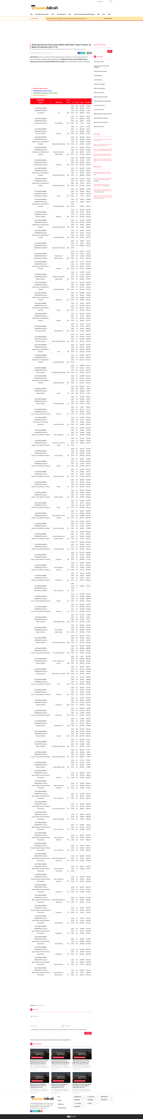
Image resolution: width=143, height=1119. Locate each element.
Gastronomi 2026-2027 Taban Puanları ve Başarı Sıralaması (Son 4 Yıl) (103, 145)
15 (80, 1092)
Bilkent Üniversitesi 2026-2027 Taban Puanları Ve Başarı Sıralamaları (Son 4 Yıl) (59, 1086)
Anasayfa (33, 49)
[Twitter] (34, 1111)
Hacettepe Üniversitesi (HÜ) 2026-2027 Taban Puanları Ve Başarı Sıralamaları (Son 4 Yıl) (82, 1086)
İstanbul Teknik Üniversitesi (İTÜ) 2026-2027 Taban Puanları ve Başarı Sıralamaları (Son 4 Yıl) (39, 1062)
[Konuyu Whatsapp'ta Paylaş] (84, 53)
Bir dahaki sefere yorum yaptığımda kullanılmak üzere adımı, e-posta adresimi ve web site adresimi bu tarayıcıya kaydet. (59, 1029)
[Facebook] (31, 1111)
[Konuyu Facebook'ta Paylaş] (79, 53)
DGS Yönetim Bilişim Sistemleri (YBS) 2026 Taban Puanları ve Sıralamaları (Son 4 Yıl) (103, 197)
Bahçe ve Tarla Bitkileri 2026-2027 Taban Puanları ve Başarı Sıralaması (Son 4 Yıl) (103, 150)
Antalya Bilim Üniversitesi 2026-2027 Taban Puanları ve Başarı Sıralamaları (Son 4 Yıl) (103, 191)
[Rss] (41, 1111)
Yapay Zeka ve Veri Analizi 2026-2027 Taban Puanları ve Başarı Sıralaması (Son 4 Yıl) (68, 18)
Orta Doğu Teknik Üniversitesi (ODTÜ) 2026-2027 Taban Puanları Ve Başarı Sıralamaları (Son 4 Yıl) (60, 1062)
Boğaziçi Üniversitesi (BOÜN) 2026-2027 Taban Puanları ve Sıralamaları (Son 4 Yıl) (38, 1086)
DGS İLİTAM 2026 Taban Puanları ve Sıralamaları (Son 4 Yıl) (102, 185)
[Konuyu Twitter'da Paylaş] (81, 53)
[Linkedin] (39, 1111)
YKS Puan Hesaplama (39, 95)
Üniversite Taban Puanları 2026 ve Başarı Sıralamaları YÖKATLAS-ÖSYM (103, 179)
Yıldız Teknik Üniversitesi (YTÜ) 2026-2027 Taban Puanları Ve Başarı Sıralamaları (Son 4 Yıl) (81, 1062)
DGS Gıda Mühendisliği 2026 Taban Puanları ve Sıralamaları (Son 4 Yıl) (102, 173)
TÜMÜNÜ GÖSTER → (108, 18)
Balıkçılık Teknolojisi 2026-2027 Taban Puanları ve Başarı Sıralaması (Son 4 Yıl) (103, 155)
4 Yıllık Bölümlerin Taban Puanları (42, 91)
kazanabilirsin (101, 198)
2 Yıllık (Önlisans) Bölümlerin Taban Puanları (45, 93)
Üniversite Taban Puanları (41, 49)
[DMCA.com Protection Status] (71, 1116)
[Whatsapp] (36, 1111)
